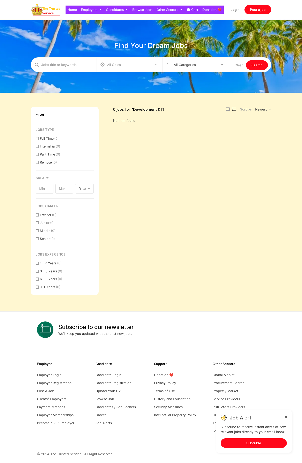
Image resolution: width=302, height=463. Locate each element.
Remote (48, 162)
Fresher (48, 215)
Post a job (258, 10)
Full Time (49, 138)
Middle (47, 231)
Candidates (115, 10)
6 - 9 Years (51, 279)
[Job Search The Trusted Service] (45, 9)
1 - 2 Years (51, 263)
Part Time (50, 154)
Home (72, 10)
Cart (194, 10)
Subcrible (253, 443)
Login (235, 10)
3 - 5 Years (51, 271)
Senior (47, 239)
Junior (47, 223)
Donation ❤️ (212, 10)
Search (256, 65)
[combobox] (198, 65)
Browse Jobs (142, 10)
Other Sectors (167, 10)
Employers (89, 10)
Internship (50, 146)
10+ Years (50, 287)
